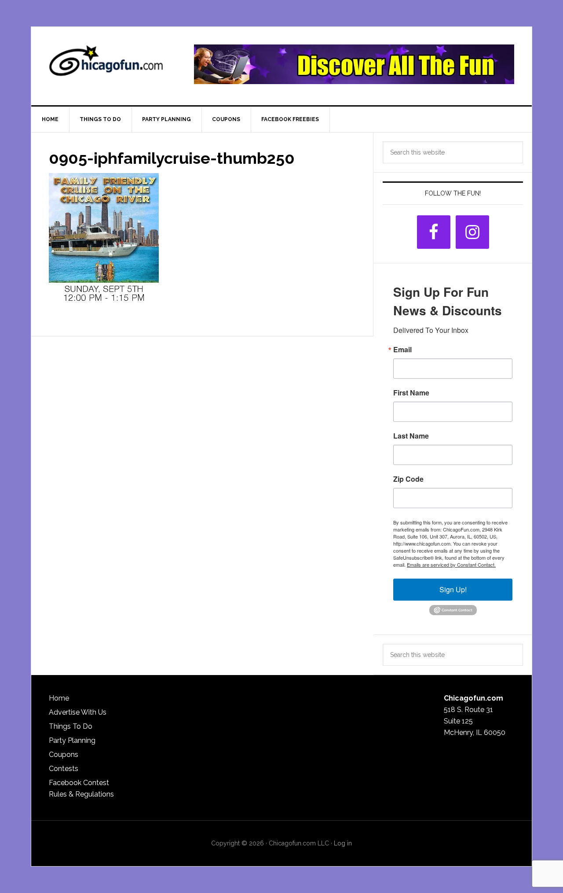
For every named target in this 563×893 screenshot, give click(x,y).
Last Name (411, 435)
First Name (411, 392)
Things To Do (70, 726)
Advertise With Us (77, 712)
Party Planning (72, 740)
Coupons (63, 754)
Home (59, 698)
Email (402, 349)
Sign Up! (453, 589)
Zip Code (408, 479)
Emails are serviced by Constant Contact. (451, 564)
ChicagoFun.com (106, 64)
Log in (343, 843)
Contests (63, 768)
